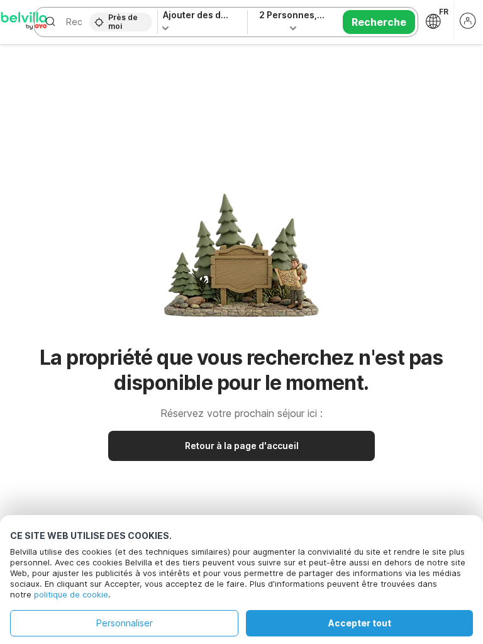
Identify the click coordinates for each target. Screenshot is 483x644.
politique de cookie (71, 594)
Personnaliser (124, 623)
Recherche (379, 22)
